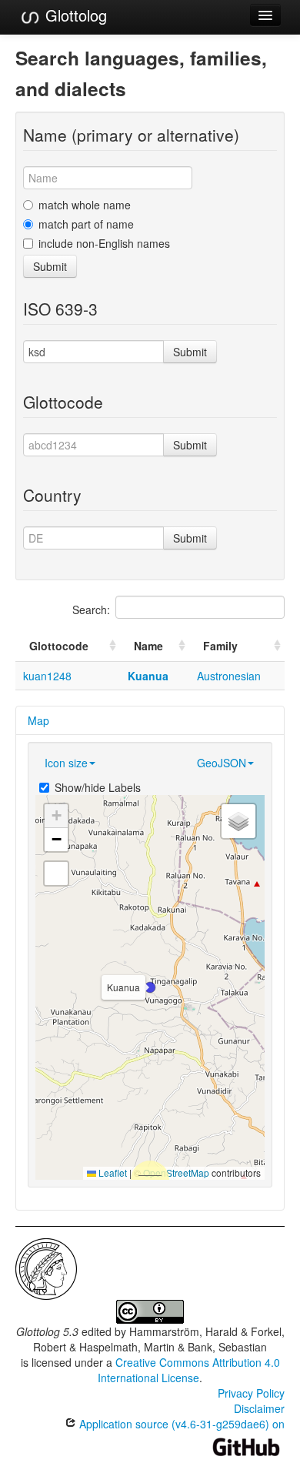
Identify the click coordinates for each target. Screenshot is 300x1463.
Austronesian (229, 675)
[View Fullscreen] (56, 873)
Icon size (66, 762)
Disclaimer (259, 1408)
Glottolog (74, 15)
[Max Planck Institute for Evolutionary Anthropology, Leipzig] (46, 1267)
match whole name (84, 204)
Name (148, 645)
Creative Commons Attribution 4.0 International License (189, 1369)
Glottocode (58, 645)
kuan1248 (47, 675)
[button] (150, 987)
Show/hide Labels (98, 787)
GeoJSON (221, 762)
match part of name (86, 224)
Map (38, 720)
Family (220, 645)
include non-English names (104, 243)
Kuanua (148, 675)
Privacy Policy (251, 1393)
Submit (50, 266)
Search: (91, 609)
